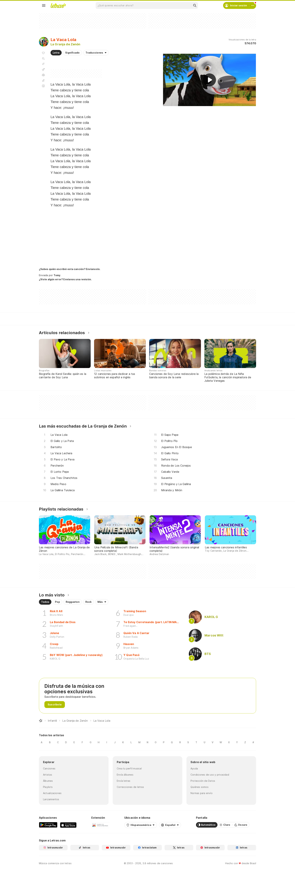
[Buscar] (194, 5)
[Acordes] (43, 69)
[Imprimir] (43, 75)
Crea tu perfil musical (129, 768)
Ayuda (194, 768)
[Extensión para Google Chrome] (100, 825)
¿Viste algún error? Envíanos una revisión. (65, 279)
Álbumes (48, 780)
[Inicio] (40, 720)
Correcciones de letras (130, 786)
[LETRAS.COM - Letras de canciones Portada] (58, 5)
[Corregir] (43, 80)
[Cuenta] (252, 5)
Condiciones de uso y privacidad (210, 774)
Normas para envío (202, 793)
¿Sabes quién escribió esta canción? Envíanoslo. (69, 269)
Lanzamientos (51, 799)
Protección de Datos (203, 780)
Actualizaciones (52, 793)
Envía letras (123, 780)
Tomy (57, 275)
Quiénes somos (199, 786)
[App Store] (68, 825)
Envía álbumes (125, 774)
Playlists (48, 786)
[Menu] (43, 5)
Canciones (49, 768)
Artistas (47, 774)
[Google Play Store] (48, 825)
